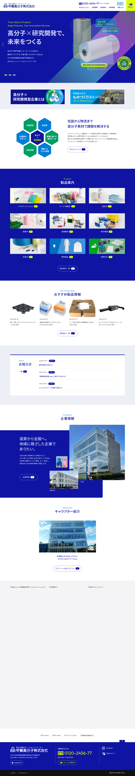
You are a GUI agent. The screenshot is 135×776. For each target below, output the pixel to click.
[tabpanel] (67, 44)
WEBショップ (110, 753)
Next (132, 44)
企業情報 (95, 7)
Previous (3, 44)
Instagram (109, 748)
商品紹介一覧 (65, 333)
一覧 (20, 371)
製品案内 (103, 7)
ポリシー (14, 773)
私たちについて (84, 7)
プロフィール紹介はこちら (65, 568)
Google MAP (18, 763)
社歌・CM (120, 7)
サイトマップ (22, 773)
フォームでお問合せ (69, 762)
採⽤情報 (112, 7)
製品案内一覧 (65, 268)
